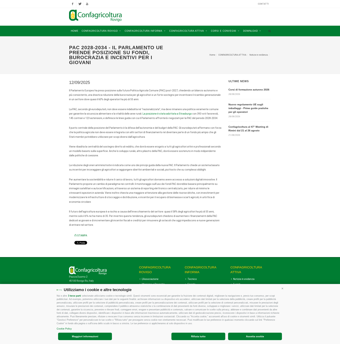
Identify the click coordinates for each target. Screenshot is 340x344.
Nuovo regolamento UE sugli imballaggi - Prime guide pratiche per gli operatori (248, 108)
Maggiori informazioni (85, 336)
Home (212, 55)
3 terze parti (74, 295)
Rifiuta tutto (198, 336)
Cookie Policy (64, 328)
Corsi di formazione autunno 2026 (248, 89)
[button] (282, 288)
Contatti (263, 4)
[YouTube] (87, 4)
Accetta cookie (255, 336)
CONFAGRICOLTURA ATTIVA (232, 55)
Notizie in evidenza (259, 55)
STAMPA (82, 235)
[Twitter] (79, 4)
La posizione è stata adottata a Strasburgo (167, 113)
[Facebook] (72, 4)
